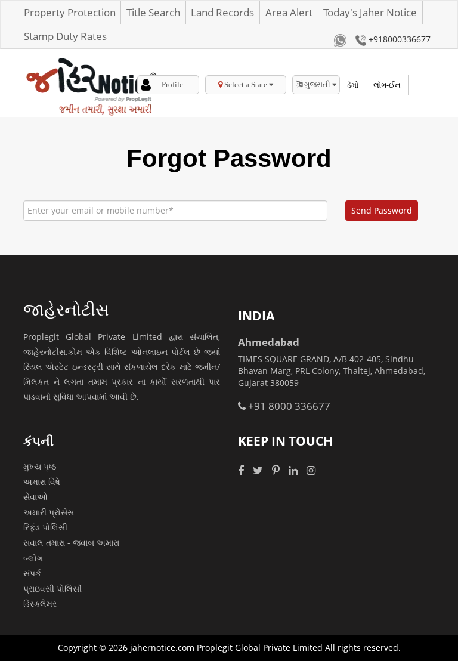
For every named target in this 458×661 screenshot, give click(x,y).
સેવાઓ (35, 496)
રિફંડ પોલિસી (45, 527)
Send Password (381, 210)
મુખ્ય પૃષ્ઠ (39, 466)
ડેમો (352, 84)
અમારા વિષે (41, 481)
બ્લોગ (33, 558)
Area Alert (288, 12)
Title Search (153, 12)
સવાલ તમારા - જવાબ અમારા (71, 542)
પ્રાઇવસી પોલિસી (52, 588)
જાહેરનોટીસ (66, 309)
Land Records (222, 12)
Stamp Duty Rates (65, 36)
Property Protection (70, 12)
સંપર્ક (32, 573)
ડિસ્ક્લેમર (40, 603)
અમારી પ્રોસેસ (48, 512)
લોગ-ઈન (387, 84)
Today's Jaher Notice (370, 12)
